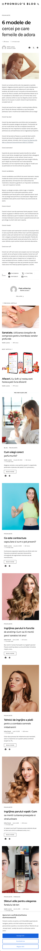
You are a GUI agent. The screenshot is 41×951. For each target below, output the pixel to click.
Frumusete (6, 15)
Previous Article (10, 303)
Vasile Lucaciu (11, 47)
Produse (17, 897)
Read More (10, 471)
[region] (20, 931)
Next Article (7, 349)
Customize (20, 941)
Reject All (20, 946)
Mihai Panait (7, 639)
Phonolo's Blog (20, 4)
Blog (6, 448)
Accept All (20, 936)
